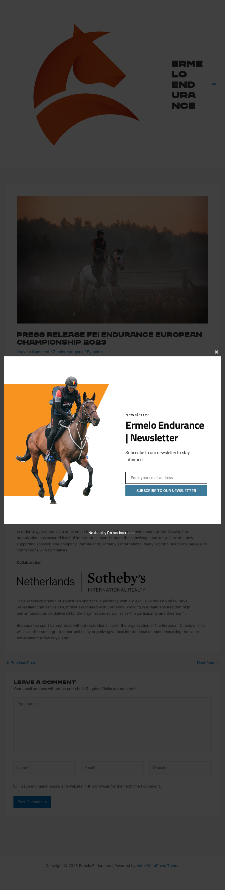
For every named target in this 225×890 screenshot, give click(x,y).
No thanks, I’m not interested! (112, 533)
